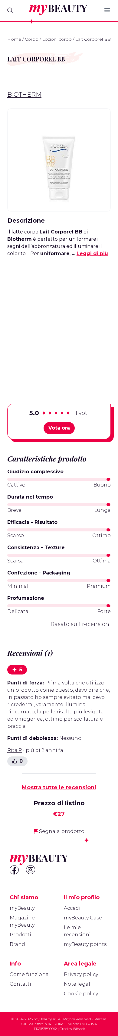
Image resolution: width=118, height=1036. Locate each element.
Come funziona (29, 974)
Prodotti (20, 934)
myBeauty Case (83, 918)
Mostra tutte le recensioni (59, 787)
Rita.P (14, 750)
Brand (17, 944)
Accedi (72, 908)
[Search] (10, 10)
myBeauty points (85, 944)
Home (14, 39)
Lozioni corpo (57, 39)
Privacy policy (81, 974)
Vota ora (59, 428)
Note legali (78, 984)
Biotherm (24, 94)
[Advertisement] (59, 321)
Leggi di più (92, 253)
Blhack (79, 1028)
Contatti (20, 984)
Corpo (31, 39)
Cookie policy (81, 994)
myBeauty (22, 908)
